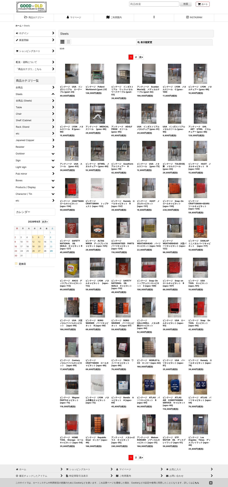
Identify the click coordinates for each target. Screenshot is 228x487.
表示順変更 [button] (146, 42)
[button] (34, 17)
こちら (196, 482)
